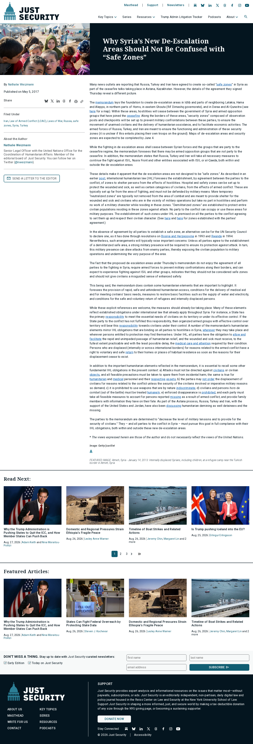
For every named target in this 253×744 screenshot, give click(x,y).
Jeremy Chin (154, 538)
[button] (246, 17)
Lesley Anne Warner (96, 538)
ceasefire (133, 116)
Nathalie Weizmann (21, 84)
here (93, 111)
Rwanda (216, 236)
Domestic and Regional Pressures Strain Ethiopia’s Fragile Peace (95, 530)
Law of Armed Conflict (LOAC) (28, 121)
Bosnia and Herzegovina (177, 236)
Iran (6, 121)
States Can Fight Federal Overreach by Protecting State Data (93, 623)
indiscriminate (185, 388)
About (230, 17)
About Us (14, 709)
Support (152, 5)
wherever (209, 330)
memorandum (104, 102)
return (129, 352)
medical (118, 379)
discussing (173, 406)
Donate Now (114, 719)
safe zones (224, 84)
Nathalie (17, 145)
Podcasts (214, 17)
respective (158, 379)
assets (171, 379)
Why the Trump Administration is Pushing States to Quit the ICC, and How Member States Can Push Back (32, 532)
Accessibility (143, 735)
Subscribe (217, 667)
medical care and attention (193, 343)
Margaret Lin (171, 538)
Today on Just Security (47, 663)
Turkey (24, 125)
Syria (15, 125)
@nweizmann (24, 162)
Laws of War (55, 121)
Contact (14, 728)
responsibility (115, 317)
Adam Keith (29, 542)
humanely (153, 392)
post (102, 178)
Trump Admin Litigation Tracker (181, 17)
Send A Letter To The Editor (34, 178)
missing (175, 397)
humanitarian (98, 379)
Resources (144, 17)
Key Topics (105, 17)
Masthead (131, 5)
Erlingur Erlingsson (221, 535)
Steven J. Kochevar (96, 631)
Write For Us (17, 722)
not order (208, 379)
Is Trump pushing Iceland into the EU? (218, 529)
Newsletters (175, 5)
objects (95, 374)
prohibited (208, 392)
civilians (218, 370)
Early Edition (16, 663)
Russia (68, 121)
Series (126, 17)
